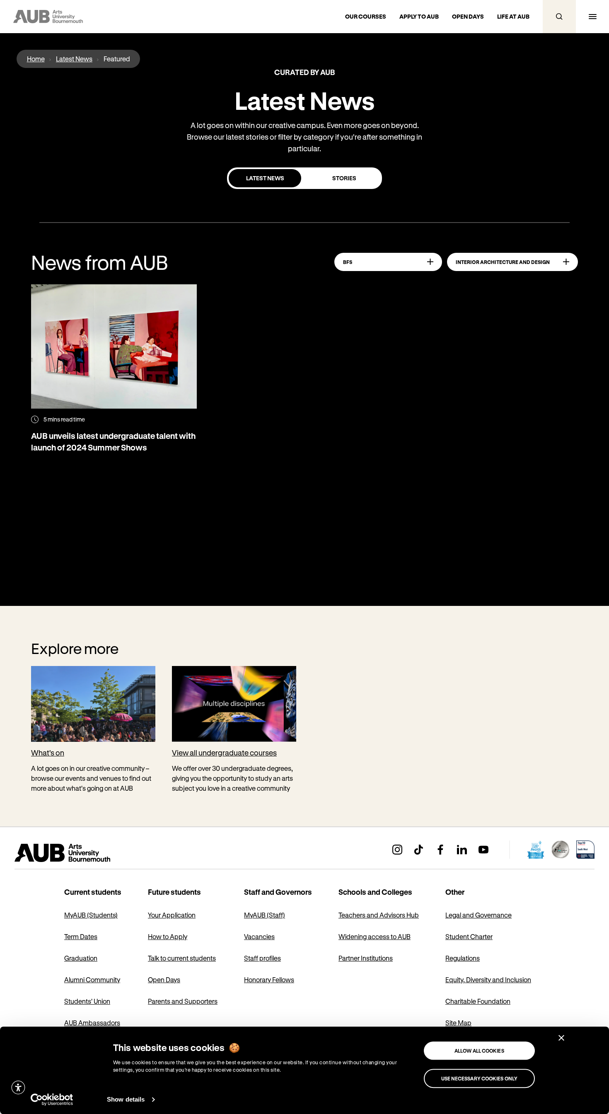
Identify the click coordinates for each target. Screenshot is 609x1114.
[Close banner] (561, 1038)
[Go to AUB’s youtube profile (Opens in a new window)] (483, 849)
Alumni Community (92, 979)
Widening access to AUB (374, 936)
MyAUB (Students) (91, 915)
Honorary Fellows (269, 979)
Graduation (80, 958)
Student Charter (469, 936)
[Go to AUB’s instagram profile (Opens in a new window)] (397, 849)
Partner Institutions (365, 958)
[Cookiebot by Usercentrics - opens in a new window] (52, 1099)
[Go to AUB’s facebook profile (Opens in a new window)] (440, 849)
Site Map (458, 1023)
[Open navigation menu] (592, 16)
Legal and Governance (478, 915)
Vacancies (259, 936)
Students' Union (87, 1001)
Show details (126, 1099)
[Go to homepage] (81, 853)
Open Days (164, 979)
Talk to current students (182, 958)
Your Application (172, 915)
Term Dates (80, 936)
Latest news (265, 178)
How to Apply (167, 936)
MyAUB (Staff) (264, 915)
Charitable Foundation (477, 1001)
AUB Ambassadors (92, 1023)
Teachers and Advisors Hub (378, 915)
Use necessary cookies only (479, 1078)
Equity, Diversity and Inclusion (488, 979)
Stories (344, 178)
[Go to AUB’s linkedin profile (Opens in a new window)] (462, 849)
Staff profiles (262, 958)
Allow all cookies (479, 1050)
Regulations (462, 958)
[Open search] (559, 16)
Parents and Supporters (183, 1001)
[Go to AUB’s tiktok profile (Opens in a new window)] (419, 849)
